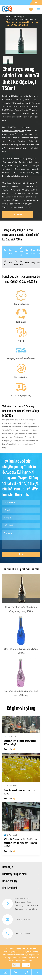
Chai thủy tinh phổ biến (14, 874)
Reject (16, 965)
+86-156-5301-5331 (22, 933)
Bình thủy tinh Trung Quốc (13, 131)
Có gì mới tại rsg (21, 709)
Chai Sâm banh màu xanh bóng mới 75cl (21, 651)
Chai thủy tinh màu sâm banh (20, 19)
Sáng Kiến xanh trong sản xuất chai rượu (19, 792)
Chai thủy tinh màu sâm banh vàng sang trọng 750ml (21, 609)
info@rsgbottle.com (23, 919)
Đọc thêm (8, 749)
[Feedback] (26, 972)
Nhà (8, 16)
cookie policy (15, 960)
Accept (26, 965)
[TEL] (15, 972)
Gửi (21, 554)
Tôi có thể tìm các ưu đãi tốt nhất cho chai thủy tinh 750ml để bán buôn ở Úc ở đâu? (20, 843)
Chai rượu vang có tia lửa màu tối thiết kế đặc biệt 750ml (22, 23)
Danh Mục (17, 16)
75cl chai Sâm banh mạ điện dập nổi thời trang (21, 693)
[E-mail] (5, 972)
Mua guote (18, 215)
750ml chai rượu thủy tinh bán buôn (17, 207)
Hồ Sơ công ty (9, 881)
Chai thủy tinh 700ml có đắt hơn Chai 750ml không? (20, 742)
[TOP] (37, 972)
